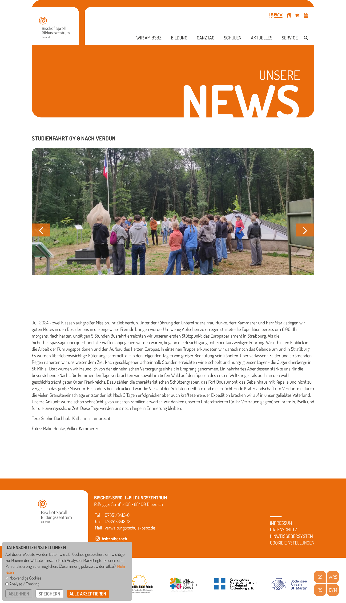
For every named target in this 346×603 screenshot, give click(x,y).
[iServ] (276, 15)
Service (290, 38)
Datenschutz (283, 529)
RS (320, 590)
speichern (49, 594)
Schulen (232, 38)
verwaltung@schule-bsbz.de (130, 528)
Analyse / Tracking (24, 583)
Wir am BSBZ (148, 38)
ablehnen (18, 594)
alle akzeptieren (87, 594)
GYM (333, 590)
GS (320, 577)
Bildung (179, 38)
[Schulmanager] (297, 15)
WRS (333, 577)
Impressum (281, 523)
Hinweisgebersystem (291, 536)
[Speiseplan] (289, 15)
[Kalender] (305, 15)
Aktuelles (261, 38)
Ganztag (205, 38)
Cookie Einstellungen (292, 543)
